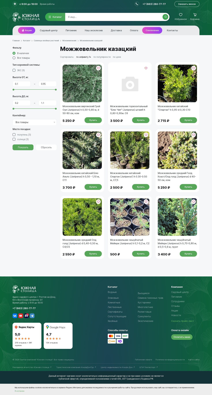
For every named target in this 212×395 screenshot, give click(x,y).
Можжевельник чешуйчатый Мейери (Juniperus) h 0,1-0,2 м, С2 (129, 241)
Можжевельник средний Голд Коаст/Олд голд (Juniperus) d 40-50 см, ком (177, 176)
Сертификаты (115, 311)
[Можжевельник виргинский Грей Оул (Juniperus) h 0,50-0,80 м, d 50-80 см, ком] (82, 83)
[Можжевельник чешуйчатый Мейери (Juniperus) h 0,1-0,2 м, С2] (129, 217)
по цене (117, 57)
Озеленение (152, 30)
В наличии (23, 53)
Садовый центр (49, 30)
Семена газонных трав (150, 297)
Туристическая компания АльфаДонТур (75, 367)
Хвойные (113, 321)
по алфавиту (82, 57)
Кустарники (144, 302)
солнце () (23, 139)
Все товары (23, 57)
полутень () (24, 134)
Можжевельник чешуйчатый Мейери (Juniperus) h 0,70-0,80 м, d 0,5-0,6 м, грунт (177, 243)
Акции (28, 30)
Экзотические (145, 321)
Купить (93, 120)
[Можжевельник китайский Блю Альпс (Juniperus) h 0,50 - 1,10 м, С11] (82, 150)
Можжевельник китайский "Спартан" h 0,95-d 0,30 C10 (174, 108)
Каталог (57, 16)
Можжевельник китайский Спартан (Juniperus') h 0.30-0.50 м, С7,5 (128, 176)
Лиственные (115, 307)
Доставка (116, 30)
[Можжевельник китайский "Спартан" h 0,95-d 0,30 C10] (177, 83)
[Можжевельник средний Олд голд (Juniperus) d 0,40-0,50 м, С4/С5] (82, 217)
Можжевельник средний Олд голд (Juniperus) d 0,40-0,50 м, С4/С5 (80, 243)
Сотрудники (177, 301)
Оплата (134, 30)
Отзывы (175, 305)
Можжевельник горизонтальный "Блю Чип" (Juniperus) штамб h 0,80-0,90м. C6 (129, 110)
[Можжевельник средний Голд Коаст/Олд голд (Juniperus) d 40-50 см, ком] (177, 150)
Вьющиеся (143, 293)
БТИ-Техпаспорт (148, 367)
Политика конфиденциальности (170, 359)
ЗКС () (21, 70)
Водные (112, 292)
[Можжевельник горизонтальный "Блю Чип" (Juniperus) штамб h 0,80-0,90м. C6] (129, 83)
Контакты (172, 30)
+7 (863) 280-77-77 (154, 4)
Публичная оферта (143, 359)
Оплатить (181, 337)
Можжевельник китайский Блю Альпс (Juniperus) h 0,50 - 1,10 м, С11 (81, 176)
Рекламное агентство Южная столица (31, 367)
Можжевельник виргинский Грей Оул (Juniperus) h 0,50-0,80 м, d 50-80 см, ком (81, 110)
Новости (176, 315)
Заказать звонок (187, 4)
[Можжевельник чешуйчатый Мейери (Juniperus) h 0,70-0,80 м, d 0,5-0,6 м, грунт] (177, 217)
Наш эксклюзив (94, 30)
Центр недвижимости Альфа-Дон (117, 367)
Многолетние (145, 307)
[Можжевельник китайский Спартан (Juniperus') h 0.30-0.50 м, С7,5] (129, 150)
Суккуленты (144, 316)
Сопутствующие (117, 316)
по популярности (102, 57)
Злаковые (113, 297)
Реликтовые (144, 311)
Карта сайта (193, 359)
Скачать (182, 321)
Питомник (71, 30)
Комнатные (114, 302)
